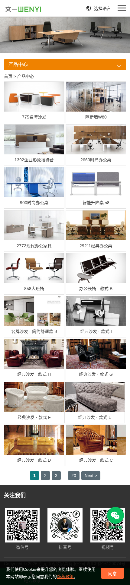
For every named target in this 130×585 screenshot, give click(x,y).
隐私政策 (65, 576)
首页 (8, 76)
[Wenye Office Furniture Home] (23, 9)
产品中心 (25, 76)
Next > (91, 475)
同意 (112, 573)
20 (73, 475)
